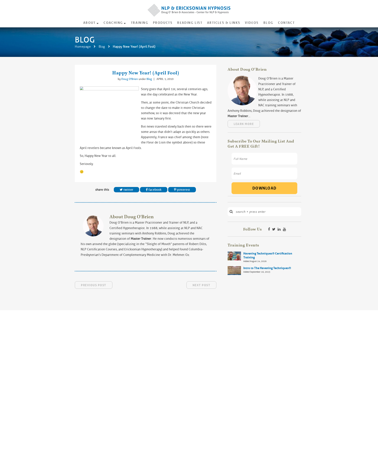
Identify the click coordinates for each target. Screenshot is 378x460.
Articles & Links (223, 23)
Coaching (113, 23)
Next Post (201, 285)
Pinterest (183, 190)
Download (264, 188)
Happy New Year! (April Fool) (145, 73)
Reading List (189, 23)
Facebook (154, 190)
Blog (268, 23)
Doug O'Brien (129, 79)
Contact (286, 23)
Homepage (83, 46)
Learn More (244, 124)
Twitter (128, 190)
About (89, 23)
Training (139, 23)
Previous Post (93, 285)
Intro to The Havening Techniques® (267, 268)
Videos (251, 23)
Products (162, 23)
